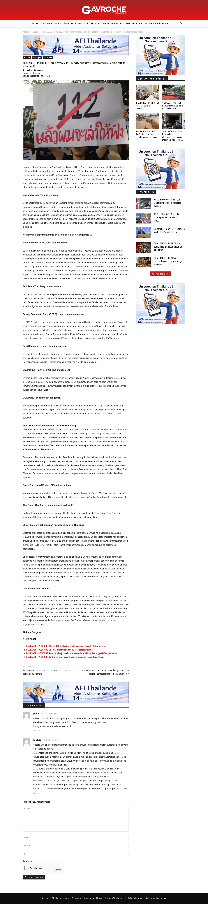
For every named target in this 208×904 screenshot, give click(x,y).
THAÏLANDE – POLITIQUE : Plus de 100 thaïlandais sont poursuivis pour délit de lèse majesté (66, 646)
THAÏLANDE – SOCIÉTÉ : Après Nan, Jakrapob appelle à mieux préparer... (147, 134)
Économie (69, 23)
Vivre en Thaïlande (110, 23)
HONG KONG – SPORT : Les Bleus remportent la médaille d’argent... (167, 202)
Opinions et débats (87, 23)
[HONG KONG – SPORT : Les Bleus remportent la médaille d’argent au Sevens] (143, 203)
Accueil (35, 23)
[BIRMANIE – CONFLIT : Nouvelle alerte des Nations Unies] (143, 232)
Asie (57, 23)
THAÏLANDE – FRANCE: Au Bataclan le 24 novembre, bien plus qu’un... (168, 246)
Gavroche (37, 73)
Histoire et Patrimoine (155, 23)
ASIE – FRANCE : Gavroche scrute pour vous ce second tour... (167, 217)
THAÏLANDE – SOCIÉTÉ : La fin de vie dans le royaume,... (147, 106)
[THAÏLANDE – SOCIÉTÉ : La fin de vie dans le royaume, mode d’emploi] (147, 92)
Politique (37, 57)
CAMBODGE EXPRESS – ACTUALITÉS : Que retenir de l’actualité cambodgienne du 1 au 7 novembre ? (105, 672)
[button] (181, 23)
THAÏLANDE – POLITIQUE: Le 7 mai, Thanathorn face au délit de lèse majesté (59, 649)
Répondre (36, 731)
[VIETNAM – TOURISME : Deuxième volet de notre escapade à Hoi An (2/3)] (173, 92)
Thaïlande (45, 23)
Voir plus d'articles (160, 274)
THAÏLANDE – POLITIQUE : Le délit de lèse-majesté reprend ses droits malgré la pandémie (65, 657)
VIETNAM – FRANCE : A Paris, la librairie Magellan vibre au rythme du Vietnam (46, 672)
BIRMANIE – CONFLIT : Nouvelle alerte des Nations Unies (169, 230)
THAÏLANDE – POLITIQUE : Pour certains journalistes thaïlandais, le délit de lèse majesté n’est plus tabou (71, 653)
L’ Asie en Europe (131, 23)
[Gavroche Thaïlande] (104, 10)
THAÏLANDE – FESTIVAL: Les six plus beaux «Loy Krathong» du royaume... (169, 261)
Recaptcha (27, 861)
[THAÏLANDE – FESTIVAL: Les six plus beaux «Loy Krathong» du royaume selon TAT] (143, 262)
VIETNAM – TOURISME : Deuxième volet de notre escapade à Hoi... (172, 106)
